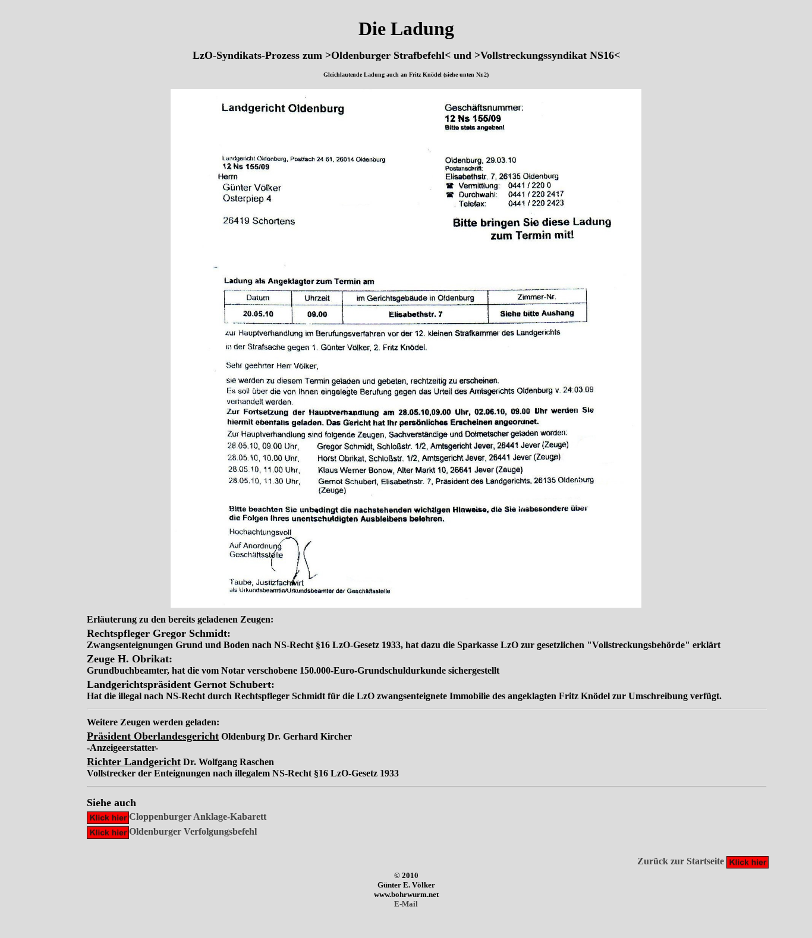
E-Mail (406, 903)
